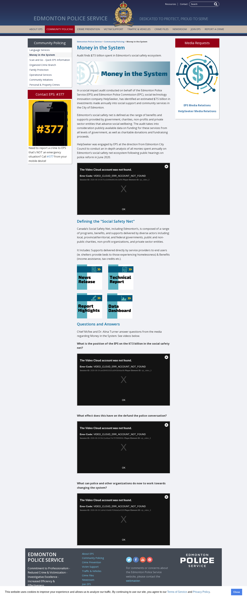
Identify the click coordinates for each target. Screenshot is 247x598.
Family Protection (39, 69)
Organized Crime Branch (42, 65)
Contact (184, 4)
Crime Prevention (88, 29)
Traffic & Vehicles (139, 29)
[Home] (123, 13)
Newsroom (180, 29)
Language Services (39, 50)
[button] (211, 592)
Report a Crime (214, 29)
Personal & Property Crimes (44, 84)
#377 (50, 156)
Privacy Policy (201, 591)
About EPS (36, 29)
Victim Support (113, 29)
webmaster (133, 581)
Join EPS (196, 29)
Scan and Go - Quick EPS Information (49, 59)
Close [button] (236, 592)
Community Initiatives (41, 79)
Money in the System (137, 41)
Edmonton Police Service (89, 41)
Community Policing (60, 29)
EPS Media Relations (197, 105)
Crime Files (162, 29)
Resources (170, 4)
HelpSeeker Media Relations (197, 111)
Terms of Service (177, 591)
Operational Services (40, 74)
